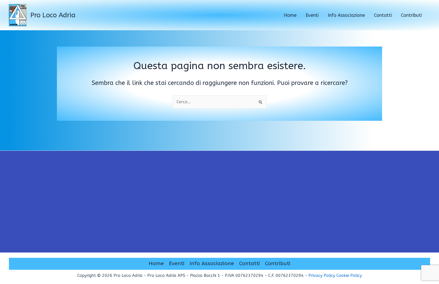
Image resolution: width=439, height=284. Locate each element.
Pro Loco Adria (52, 15)
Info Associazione (212, 263)
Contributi (277, 263)
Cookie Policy (349, 275)
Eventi (176, 263)
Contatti (249, 263)
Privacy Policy (321, 275)
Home (156, 263)
